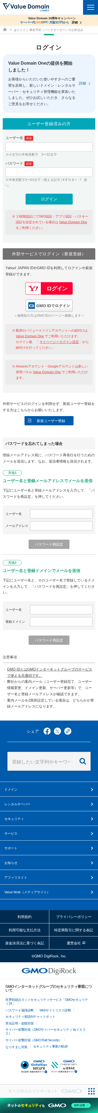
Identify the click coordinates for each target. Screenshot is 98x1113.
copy (67, 731)
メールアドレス (16, 526)
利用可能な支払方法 (25, 929)
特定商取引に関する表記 (73, 929)
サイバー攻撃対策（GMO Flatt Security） (33, 1040)
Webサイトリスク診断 (55, 1010)
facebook (47, 731)
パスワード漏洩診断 (19, 1010)
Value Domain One (73, 222)
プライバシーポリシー (73, 916)
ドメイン (10, 789)
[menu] (90, 7)
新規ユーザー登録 (51, 421)
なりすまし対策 (16, 1047)
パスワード (18, 163)
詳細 (82, 83)
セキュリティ (14, 818)
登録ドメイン (15, 622)
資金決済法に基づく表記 (24, 942)
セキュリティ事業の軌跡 (50, 1046)
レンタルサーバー (17, 803)
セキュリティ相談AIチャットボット (30, 1016)
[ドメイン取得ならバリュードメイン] (5, 30)
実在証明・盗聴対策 (19, 1023)
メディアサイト (27, 891)
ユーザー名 (18, 138)
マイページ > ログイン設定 (59, 342)
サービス (10, 833)
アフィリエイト (15, 877)
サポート (10, 847)
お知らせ (10, 862)
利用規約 (24, 916)
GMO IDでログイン (49, 305)
